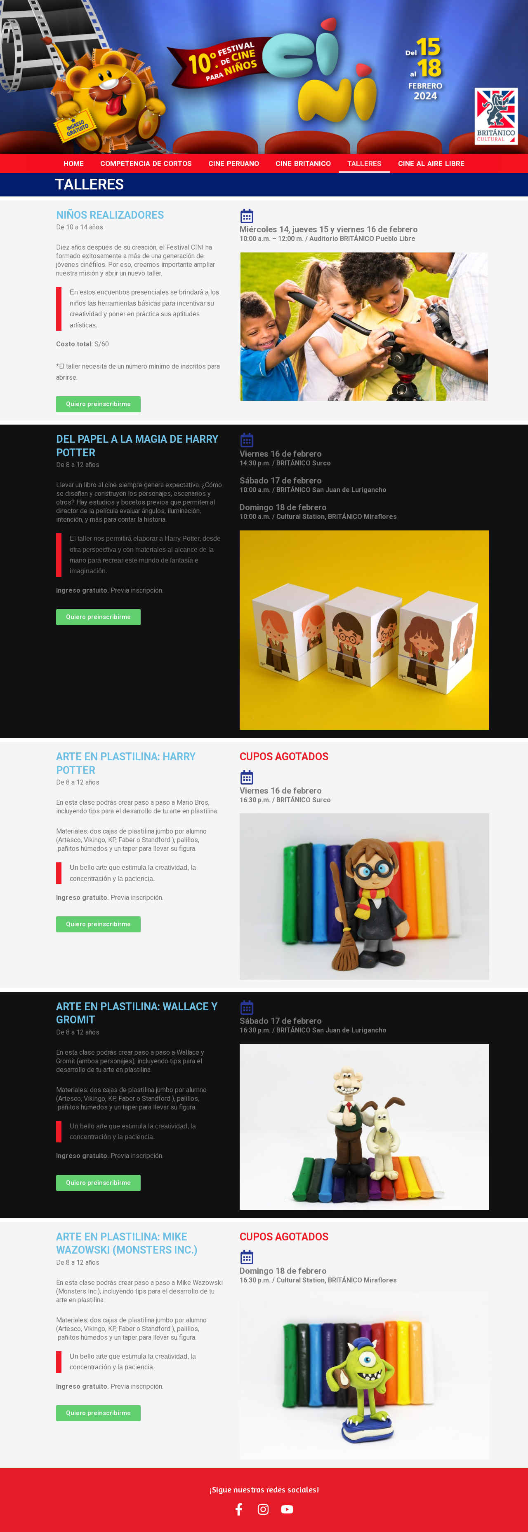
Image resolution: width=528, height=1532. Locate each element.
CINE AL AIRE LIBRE (431, 163)
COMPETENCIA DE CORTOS (146, 163)
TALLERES (364, 163)
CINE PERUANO (233, 163)
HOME (74, 163)
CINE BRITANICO (303, 163)
